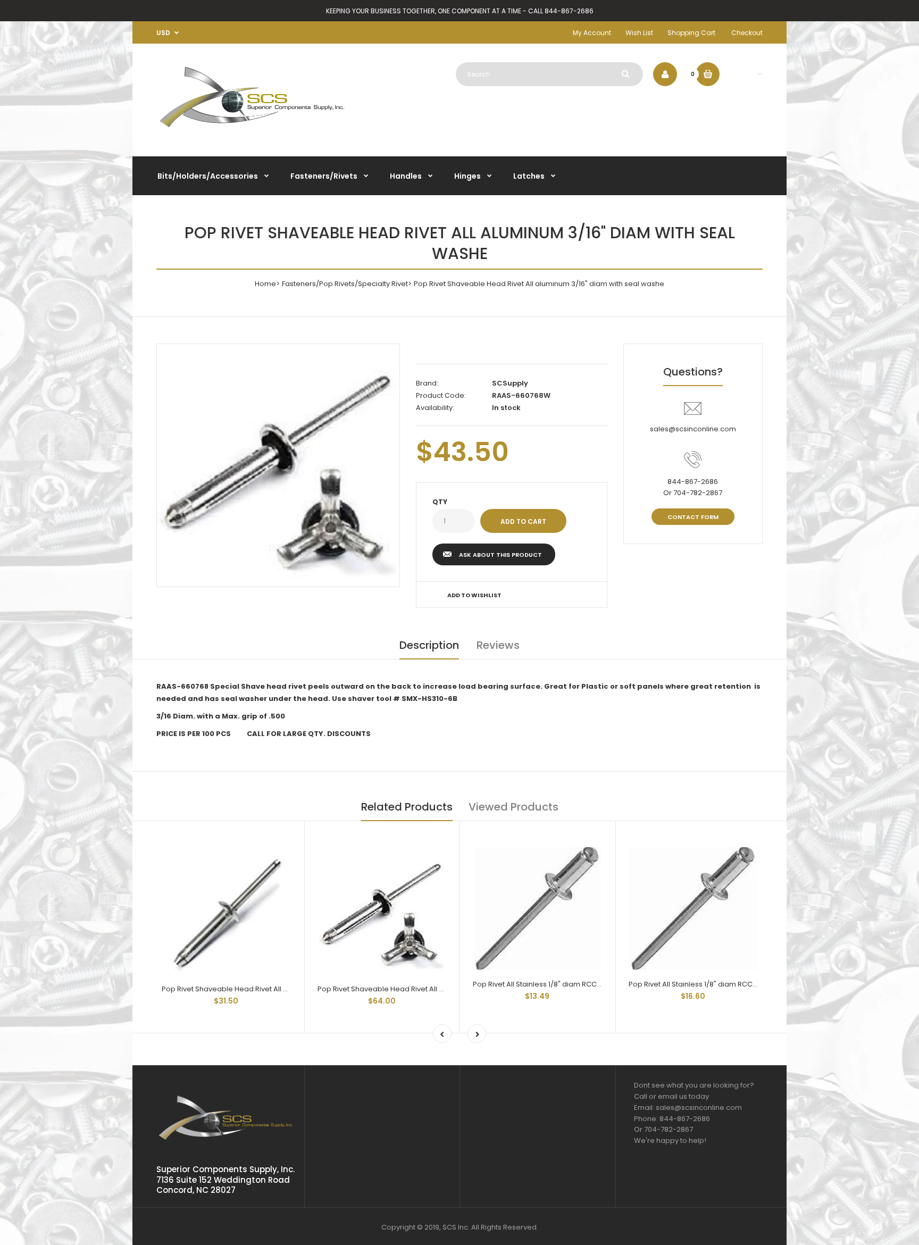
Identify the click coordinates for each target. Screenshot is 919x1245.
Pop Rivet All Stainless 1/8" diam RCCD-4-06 (703, 984)
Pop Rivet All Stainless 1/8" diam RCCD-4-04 (548, 984)
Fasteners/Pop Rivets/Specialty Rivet (345, 284)
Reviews (498, 645)
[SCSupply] (252, 132)
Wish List (639, 32)
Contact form (693, 517)
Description (429, 645)
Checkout (747, 32)
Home (265, 284)
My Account (592, 32)
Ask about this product (500, 554)
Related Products (407, 806)
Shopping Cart (691, 32)
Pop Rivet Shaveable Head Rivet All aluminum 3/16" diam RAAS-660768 (283, 989)
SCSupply (510, 383)
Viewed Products (513, 806)
